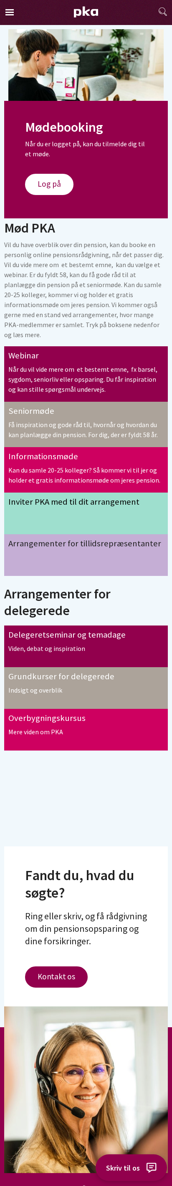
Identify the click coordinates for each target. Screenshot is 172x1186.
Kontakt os (56, 976)
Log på (49, 184)
